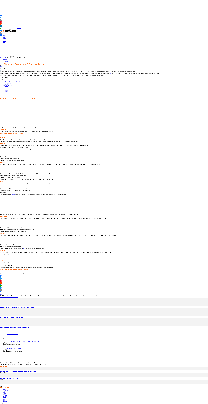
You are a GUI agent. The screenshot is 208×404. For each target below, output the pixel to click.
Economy (8, 49)
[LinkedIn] (104, 284)
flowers (13, 194)
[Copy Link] (104, 290)
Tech (8, 47)
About (4, 400)
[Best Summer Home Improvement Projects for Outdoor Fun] (104, 326)
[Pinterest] (104, 281)
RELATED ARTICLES (4, 297)
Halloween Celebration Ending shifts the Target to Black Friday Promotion (18, 371)
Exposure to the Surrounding (9, 83)
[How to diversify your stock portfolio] (104, 376)
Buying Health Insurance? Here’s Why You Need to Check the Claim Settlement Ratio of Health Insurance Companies (24, 293)
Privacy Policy (5, 401)
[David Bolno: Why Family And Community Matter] (104, 383)
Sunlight (6, 82)
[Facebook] (104, 276)
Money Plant (7, 92)
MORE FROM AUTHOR (13, 297)
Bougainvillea (7, 91)
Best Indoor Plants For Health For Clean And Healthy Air (15, 292)
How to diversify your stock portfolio (9, 378)
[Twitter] (104, 278)
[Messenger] (104, 288)
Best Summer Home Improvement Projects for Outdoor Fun (14, 327)
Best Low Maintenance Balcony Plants (8, 85)
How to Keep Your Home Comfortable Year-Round (12, 317)
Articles (8, 50)
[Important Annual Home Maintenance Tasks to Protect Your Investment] (104, 305)
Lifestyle (4, 43)
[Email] (104, 279)
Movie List (9, 51)
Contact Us (4, 399)
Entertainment (7, 44)
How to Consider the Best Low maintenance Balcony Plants (12, 81)
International (9, 52)
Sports (8, 48)
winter (24, 248)
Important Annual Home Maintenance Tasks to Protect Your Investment (17, 307)
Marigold (6, 86)
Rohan (1, 66)
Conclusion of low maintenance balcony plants (10, 96)
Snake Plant (6, 89)
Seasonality (6, 84)
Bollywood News (10, 53)
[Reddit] (104, 283)
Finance (4, 42)
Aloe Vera (6, 90)
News (4, 54)
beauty (62, 173)
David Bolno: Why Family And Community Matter (12, 385)
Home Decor (5, 39)
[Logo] (8, 33)
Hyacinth (6, 88)
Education (4, 41)
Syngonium (6, 93)
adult (110, 73)
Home (4, 36)
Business (4, 38)
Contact (4, 35)
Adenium (6, 94)
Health (4, 37)
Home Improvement (6, 61)
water (13, 149)
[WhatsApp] (104, 286)
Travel (4, 40)
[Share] (104, 291)
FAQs (3, 95)
